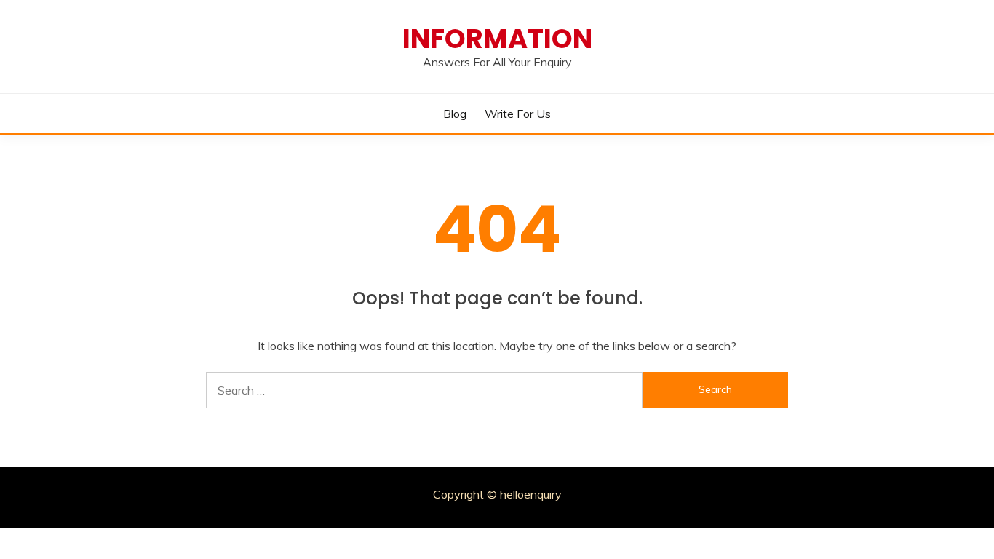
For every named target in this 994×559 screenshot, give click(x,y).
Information (497, 39)
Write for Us (518, 113)
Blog (454, 113)
